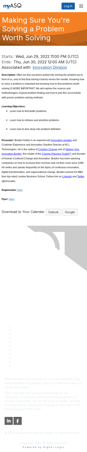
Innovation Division (50, 67)
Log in (68, 6)
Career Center (22, 334)
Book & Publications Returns (31, 346)
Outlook (53, 212)
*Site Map (19, 362)
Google (70, 212)
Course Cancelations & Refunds (34, 354)
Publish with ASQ (24, 338)
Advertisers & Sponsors (28, 358)
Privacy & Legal (23, 330)
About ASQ (20, 326)
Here (20, 190)
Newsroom (20, 366)
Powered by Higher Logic (44, 447)
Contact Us (20, 350)
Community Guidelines (27, 342)
